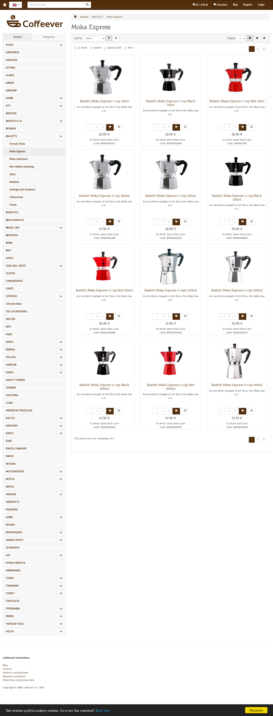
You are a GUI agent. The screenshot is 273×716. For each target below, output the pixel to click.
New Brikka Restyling (21, 167)
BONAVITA (12, 212)
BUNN (9, 243)
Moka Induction (18, 159)
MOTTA (10, 479)
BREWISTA (12, 235)
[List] (257, 38)
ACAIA (9, 45)
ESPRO (9, 342)
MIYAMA (11, 464)
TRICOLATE (12, 601)
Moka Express (17, 151)
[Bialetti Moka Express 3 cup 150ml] (170, 172)
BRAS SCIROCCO (15, 220)
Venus (13, 205)
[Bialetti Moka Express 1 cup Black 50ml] (170, 77)
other (12, 174)
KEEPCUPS (12, 426)
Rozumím (256, 710)
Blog (235, 5)
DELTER (10, 319)
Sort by (78, 38)
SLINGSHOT (13, 548)
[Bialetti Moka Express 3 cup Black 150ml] (237, 172)
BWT (8, 251)
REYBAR (10, 525)
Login (261, 5)
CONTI (9, 289)
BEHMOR (11, 129)
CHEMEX (11, 388)
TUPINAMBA (13, 609)
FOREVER (11, 365)
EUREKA (10, 350)
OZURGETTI (12, 502)
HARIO (10, 372)
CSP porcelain (14, 304)
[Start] (75, 17)
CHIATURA (12, 395)
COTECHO (11, 296)
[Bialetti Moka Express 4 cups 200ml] (170, 266)
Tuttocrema (16, 197)
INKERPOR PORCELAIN (19, 411)
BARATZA (11, 113)
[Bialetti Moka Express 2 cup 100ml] (104, 172)
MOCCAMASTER (15, 471)
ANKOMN (11, 91)
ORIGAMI (11, 494)
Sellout (97, 48)
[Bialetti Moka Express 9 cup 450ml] (237, 361)
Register (247, 5)
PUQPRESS (12, 510)
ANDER (10, 83)
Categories (49, 37)
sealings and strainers (22, 190)
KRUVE (10, 456)
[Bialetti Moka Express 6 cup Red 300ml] (170, 361)
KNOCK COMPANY (16, 449)
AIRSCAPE (11, 60)
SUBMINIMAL (13, 571)
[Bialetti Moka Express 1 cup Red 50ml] (237, 77)
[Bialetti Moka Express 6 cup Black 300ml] (104, 361)
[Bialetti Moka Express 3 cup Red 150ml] (104, 266)
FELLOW (11, 357)
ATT (8, 106)
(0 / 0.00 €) (201, 5)
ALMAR (10, 75)
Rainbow (14, 182)
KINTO (10, 433)
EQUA (9, 334)
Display (231, 38)
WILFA (10, 631)
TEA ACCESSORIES (16, 311)
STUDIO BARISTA (15, 563)
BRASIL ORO (13, 228)
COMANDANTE (14, 281)
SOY (8, 555)
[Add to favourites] (119, 127)
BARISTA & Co (14, 121)
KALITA (10, 418)
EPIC (8, 327)
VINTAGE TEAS (15, 624)
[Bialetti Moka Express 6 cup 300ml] (237, 266)
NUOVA (10, 487)
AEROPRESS (12, 52)
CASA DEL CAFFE (16, 266)
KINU (9, 441)
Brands (18, 37)
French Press (17, 144)
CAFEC (9, 258)
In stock (82, 48)
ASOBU (9, 98)
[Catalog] (250, 38)
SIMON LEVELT (15, 540)
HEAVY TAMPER (15, 380)
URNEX (10, 616)
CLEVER (10, 273)
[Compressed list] (264, 38)
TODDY (10, 593)
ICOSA (9, 403)
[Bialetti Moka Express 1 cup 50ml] (104, 77)
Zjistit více (102, 710)
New (130, 48)
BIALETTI (11, 136)
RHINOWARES (14, 532)
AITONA (10, 68)
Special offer (115, 48)
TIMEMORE (12, 586)
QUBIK (9, 517)
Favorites (221, 5)
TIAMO (10, 578)
